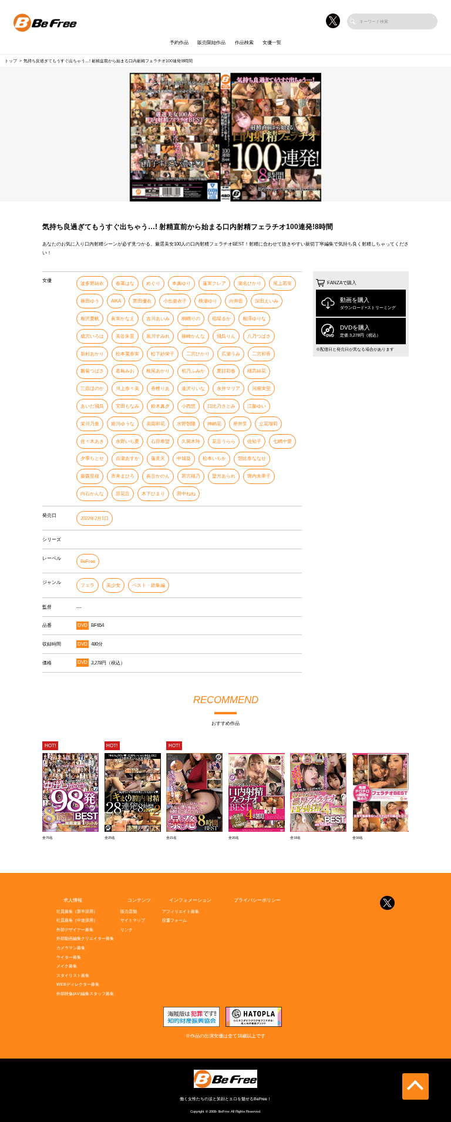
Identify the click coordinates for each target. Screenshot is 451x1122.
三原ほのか (92, 388)
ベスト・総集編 (148, 585)
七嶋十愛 (282, 441)
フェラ (87, 585)
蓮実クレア (214, 283)
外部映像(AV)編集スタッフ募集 (85, 994)
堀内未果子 (259, 476)
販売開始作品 (211, 42)
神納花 (214, 423)
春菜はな (125, 283)
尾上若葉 (282, 283)
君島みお (125, 371)
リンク (126, 930)
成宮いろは (92, 336)
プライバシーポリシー (257, 900)
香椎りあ (160, 388)
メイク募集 (66, 966)
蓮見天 (158, 458)
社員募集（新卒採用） (76, 911)
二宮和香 (261, 354)
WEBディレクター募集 (77, 984)
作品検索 (244, 42)
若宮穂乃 (190, 476)
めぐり (153, 283)
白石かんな (92, 493)
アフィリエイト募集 (180, 911)
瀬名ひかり (249, 283)
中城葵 (184, 458)
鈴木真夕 (160, 406)
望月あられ (223, 476)
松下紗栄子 (162, 354)
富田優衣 (142, 301)
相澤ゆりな (254, 318)
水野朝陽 (186, 423)
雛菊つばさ (92, 371)
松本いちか (214, 458)
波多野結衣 (92, 283)
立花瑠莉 (268, 423)
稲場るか (221, 318)
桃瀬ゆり (207, 301)
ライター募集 (68, 957)
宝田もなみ (127, 406)
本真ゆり (181, 283)
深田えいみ (266, 301)
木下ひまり (153, 493)
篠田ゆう (89, 301)
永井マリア (228, 388)
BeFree (87, 561)
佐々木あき (92, 441)
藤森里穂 (89, 476)
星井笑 (240, 423)
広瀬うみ (230, 354)
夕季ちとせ (92, 458)
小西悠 (188, 406)
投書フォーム (174, 920)
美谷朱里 (125, 336)
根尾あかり (158, 371)
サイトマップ (132, 920)
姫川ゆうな (122, 423)
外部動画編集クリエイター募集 (85, 938)
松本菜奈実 (127, 354)
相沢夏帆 (89, 318)
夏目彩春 (226, 371)
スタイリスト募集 (72, 975)
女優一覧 (271, 42)
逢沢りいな (193, 388)
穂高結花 (256, 371)
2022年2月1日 (94, 518)
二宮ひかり (198, 354)
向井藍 (236, 301)
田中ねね (186, 493)
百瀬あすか (127, 458)
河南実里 (261, 388)
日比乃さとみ (221, 406)
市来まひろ (122, 476)
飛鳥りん (226, 336)
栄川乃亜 (89, 423)
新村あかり (92, 354)
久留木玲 (190, 441)
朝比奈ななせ (252, 458)
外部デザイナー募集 (74, 930)
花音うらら (223, 441)
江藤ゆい (256, 406)
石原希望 (160, 441)
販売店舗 (128, 911)
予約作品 (179, 42)
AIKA (116, 301)
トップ (11, 61)
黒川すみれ (158, 336)
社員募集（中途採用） (76, 920)
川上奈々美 (127, 388)
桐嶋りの (190, 318)
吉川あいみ (158, 318)
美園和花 (155, 423)
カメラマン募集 (70, 948)
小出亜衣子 (175, 301)
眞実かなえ (122, 318)
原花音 (123, 493)
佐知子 (254, 441)
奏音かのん (158, 476)
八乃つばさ (259, 336)
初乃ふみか (193, 371)
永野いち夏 (127, 441)
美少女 (113, 585)
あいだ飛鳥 (92, 406)
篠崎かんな (193, 336)
